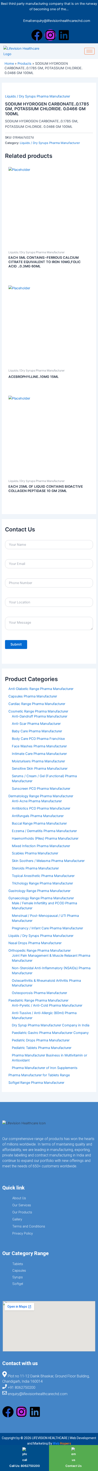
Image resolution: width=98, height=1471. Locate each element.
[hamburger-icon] (89, 51)
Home (9, 64)
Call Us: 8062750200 (24, 1466)
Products (24, 64)
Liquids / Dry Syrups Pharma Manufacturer (37, 96)
